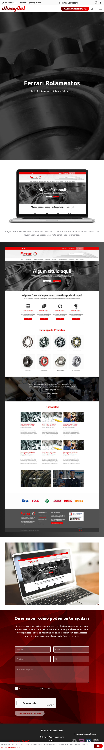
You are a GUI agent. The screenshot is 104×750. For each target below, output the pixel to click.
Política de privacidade (10, 747)
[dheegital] (13, 9)
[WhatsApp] (101, 2)
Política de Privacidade (48, 689)
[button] (92, 9)
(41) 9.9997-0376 (56, 737)
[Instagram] (96, 2)
